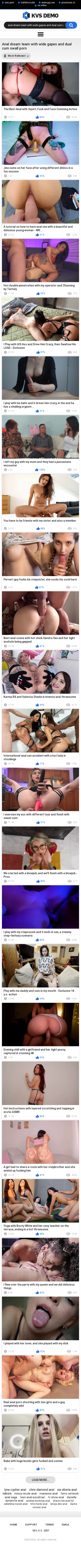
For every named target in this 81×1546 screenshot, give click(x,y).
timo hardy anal (38, 1504)
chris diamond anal (41, 1490)
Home (13, 1524)
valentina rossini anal (16, 1503)
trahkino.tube (28, 2)
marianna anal (49, 1493)
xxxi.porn (9, 2)
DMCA (65, 1524)
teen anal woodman (32, 1497)
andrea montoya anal (38, 1500)
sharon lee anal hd (63, 1500)
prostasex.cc (68, 2)
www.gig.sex (48, 2)
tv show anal (56, 1497)
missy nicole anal (25, 1493)
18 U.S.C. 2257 (40, 1530)
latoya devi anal (58, 1504)
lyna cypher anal (15, 1490)
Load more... (40, 1479)
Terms (49, 1524)
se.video (42, 5)
